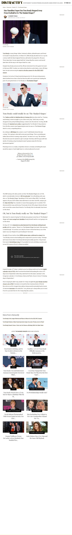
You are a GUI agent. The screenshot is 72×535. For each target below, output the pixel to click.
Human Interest (53, 3)
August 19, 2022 (25, 161)
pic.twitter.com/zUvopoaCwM (25, 156)
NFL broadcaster (25, 196)
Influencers (45, 3)
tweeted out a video (15, 124)
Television (34, 3)
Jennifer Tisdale (13, 16)
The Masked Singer (22, 7)
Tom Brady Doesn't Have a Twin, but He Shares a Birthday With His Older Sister (23, 325)
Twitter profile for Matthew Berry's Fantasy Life (18, 117)
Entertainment (27, 3)
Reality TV (14, 7)
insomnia (11, 288)
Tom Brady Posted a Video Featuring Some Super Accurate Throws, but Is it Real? (23, 322)
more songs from (17, 219)
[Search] (64, 2)
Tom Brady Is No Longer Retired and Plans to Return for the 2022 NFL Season (22, 318)
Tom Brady (6, 53)
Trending (39, 3)
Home (4, 7)
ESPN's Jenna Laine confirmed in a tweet (31, 235)
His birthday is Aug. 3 (15, 242)
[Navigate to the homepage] (12, 2)
